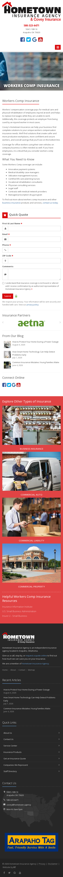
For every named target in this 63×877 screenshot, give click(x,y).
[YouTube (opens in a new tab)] (40, 39)
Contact (22, 670)
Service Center (10, 745)
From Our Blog (13, 336)
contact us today (50, 202)
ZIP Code (7, 255)
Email (6, 234)
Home (5, 670)
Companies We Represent (16, 765)
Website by (9, 867)
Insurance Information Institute (17, 606)
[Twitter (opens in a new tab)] (28, 39)
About (13, 670)
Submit (7, 296)
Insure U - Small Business (14, 615)
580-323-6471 (13, 800)
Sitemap (31, 670)
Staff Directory (10, 771)
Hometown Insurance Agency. (35, 663)
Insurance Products (13, 752)
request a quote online (36, 655)
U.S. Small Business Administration (19, 611)
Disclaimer (53, 863)
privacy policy (33, 304)
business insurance (11, 202)
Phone (6, 245)
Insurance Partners (16, 315)
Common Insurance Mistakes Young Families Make (35, 364)
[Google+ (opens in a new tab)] (34, 39)
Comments (7, 266)
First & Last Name (12, 223)
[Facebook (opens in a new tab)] (22, 39)
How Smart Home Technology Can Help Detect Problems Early (33, 354)
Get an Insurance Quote (15, 758)
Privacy (42, 863)
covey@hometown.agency (19, 804)
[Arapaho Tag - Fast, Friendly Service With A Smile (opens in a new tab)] (31, 842)
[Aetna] (31, 323)
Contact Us (8, 739)
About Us (8, 733)
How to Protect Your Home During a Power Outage (35, 343)
